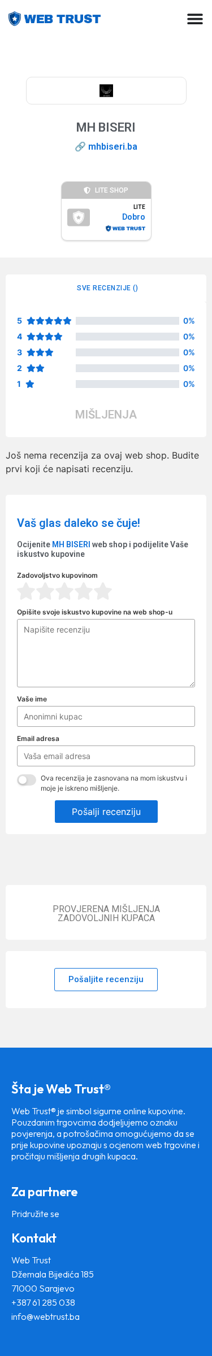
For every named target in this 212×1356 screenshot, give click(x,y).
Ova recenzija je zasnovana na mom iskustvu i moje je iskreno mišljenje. (114, 783)
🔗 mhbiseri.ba (106, 146)
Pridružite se (35, 1213)
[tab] (106, 288)
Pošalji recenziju (106, 811)
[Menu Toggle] (195, 18)
